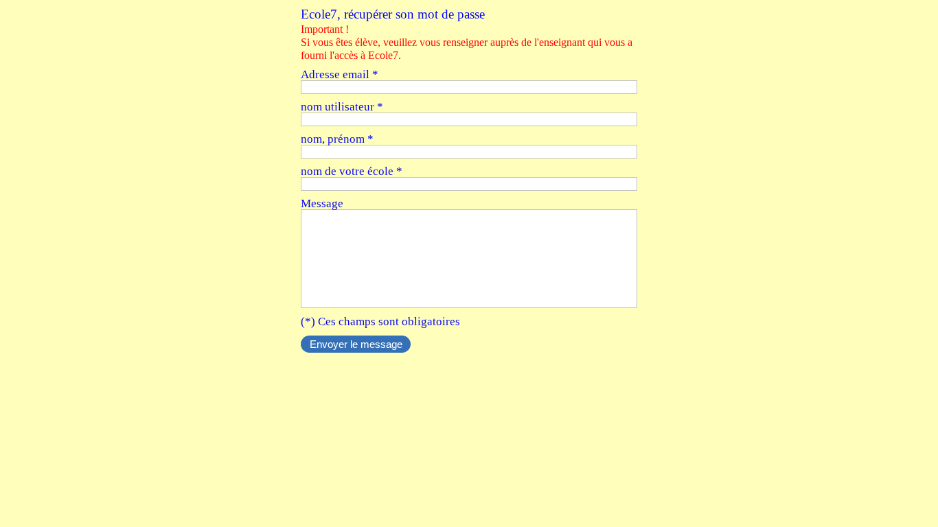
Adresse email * (339, 74)
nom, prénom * (337, 139)
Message (322, 203)
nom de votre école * (351, 171)
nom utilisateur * (342, 107)
